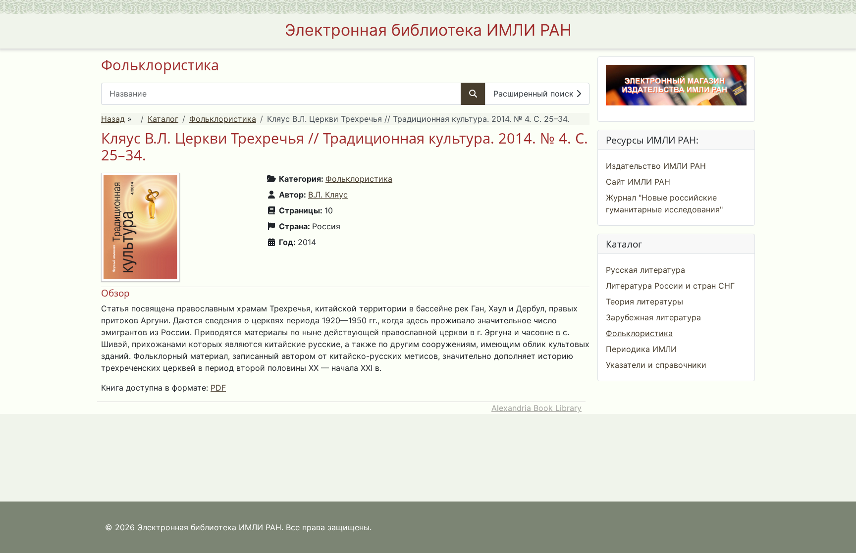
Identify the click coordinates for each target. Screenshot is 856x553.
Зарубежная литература (653, 317)
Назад (113, 119)
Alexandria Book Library (536, 408)
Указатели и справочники (656, 365)
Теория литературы (644, 301)
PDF (218, 388)
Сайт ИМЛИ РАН (638, 182)
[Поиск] (473, 94)
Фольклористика (222, 119)
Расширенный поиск (534, 94)
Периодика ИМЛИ (641, 349)
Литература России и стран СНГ (670, 286)
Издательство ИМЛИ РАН (656, 166)
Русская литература (645, 270)
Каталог (163, 119)
